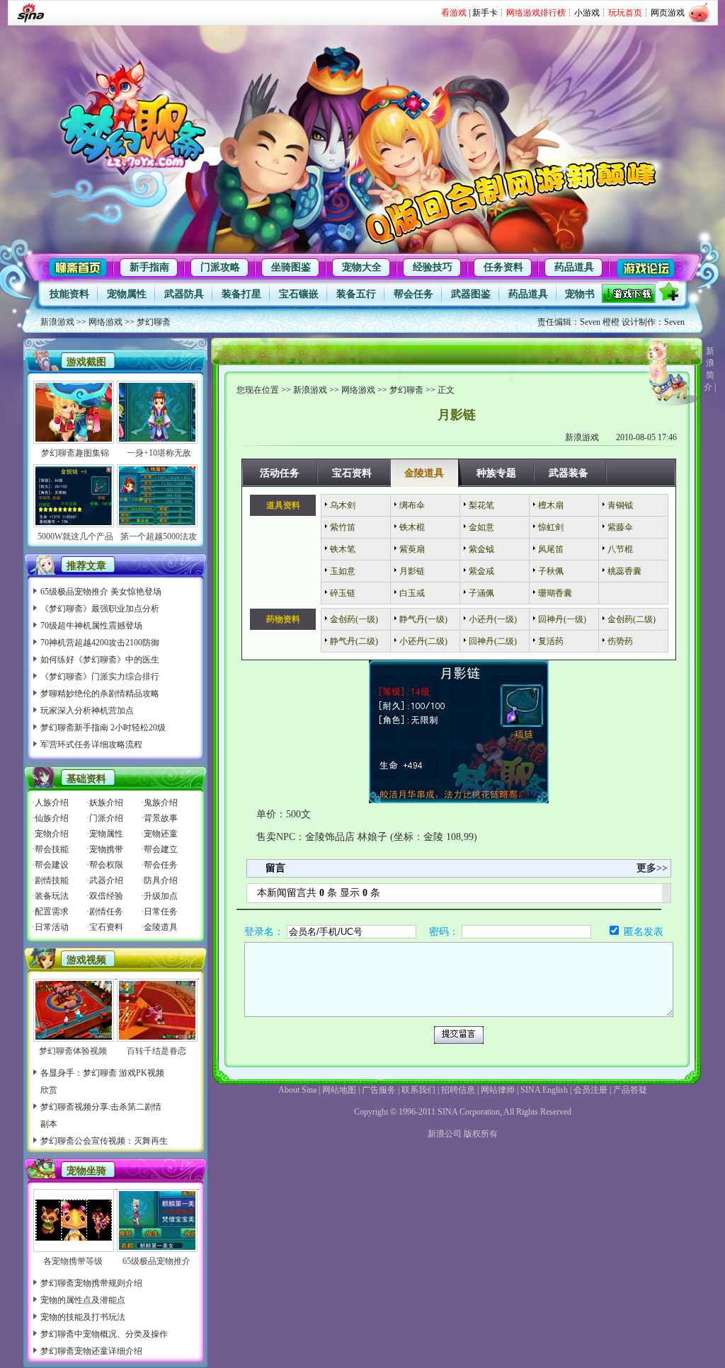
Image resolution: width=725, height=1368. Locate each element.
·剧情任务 (104, 911)
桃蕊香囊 (624, 571)
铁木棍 (412, 527)
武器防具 (184, 294)
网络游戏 (105, 322)
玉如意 (342, 571)
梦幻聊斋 (154, 322)
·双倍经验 (104, 896)
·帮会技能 (50, 849)
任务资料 (503, 267)
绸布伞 (412, 505)
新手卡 (485, 13)
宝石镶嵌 (299, 294)
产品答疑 (630, 1090)
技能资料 (69, 294)
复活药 (551, 641)
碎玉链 (342, 593)
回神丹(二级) (493, 641)
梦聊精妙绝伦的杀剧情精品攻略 (99, 694)
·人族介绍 (50, 802)
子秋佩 (551, 571)
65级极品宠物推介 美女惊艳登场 (100, 592)
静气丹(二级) (354, 641)
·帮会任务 (159, 865)
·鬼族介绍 (159, 802)
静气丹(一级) (423, 619)
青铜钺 (620, 505)
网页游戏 (668, 13)
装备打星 (241, 294)
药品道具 (574, 267)
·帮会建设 (50, 865)
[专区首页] (84, 266)
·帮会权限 (104, 865)
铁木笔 (342, 549)
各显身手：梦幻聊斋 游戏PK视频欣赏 (102, 1081)
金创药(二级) (631, 619)
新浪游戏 (57, 322)
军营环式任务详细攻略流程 (91, 744)
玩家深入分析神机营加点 (87, 710)
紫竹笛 (342, 527)
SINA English (544, 1090)
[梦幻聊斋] (134, 115)
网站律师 (498, 1090)
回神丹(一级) (562, 619)
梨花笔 (481, 505)
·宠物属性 (104, 834)
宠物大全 (362, 267)
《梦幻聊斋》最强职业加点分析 (99, 609)
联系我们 (418, 1090)
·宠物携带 (104, 849)
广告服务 (379, 1090)
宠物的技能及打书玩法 (82, 1317)
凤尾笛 (551, 549)
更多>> (652, 868)
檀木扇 (551, 505)
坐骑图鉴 (291, 267)
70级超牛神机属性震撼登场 (91, 626)
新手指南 (149, 267)
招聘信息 (458, 1090)
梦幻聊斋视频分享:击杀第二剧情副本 (100, 1115)
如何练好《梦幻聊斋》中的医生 (99, 660)
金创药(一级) (354, 619)
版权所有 (481, 1134)
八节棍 (620, 549)
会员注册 (590, 1090)
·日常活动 (50, 927)
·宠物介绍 (50, 834)
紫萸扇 (412, 549)
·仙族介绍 (50, 818)
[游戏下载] (630, 293)
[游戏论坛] (645, 266)
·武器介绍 (104, 880)
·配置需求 (50, 911)
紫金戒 (481, 571)
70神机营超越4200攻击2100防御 (99, 643)
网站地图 (339, 1090)
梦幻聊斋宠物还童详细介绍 (91, 1351)
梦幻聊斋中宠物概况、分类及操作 (104, 1334)
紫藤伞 (620, 527)
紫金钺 (481, 549)
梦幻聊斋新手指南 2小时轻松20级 (103, 727)
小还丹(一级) (493, 619)
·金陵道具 (159, 927)
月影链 (412, 571)
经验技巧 (432, 267)
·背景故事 (159, 818)
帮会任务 (413, 294)
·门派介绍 (104, 818)
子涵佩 (481, 593)
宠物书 (580, 294)
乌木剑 (342, 505)
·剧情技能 (50, 880)
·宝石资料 (104, 927)
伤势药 (620, 641)
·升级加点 (159, 896)
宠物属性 (127, 294)
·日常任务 (159, 911)
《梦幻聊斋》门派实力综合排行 (99, 677)
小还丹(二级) (423, 641)
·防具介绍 (159, 880)
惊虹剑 (551, 527)
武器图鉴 (471, 294)
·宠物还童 (159, 834)
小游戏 (587, 13)
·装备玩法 (50, 896)
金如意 (481, 527)
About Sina (297, 1090)
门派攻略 (220, 267)
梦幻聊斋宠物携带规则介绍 (91, 1283)
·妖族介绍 (104, 802)
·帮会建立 (159, 849)
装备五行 (356, 294)
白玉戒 (412, 593)
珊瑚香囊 (555, 593)
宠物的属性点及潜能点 (82, 1300)
